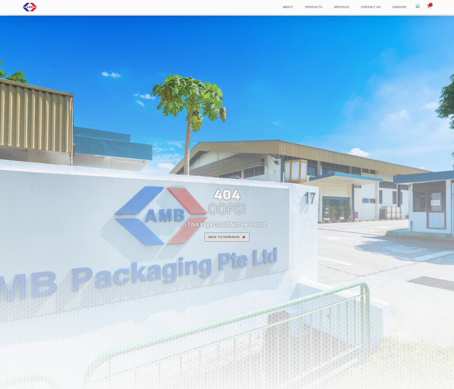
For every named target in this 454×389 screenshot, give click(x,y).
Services (341, 7)
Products (313, 7)
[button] (418, 6)
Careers (399, 7)
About (288, 7)
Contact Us (370, 7)
